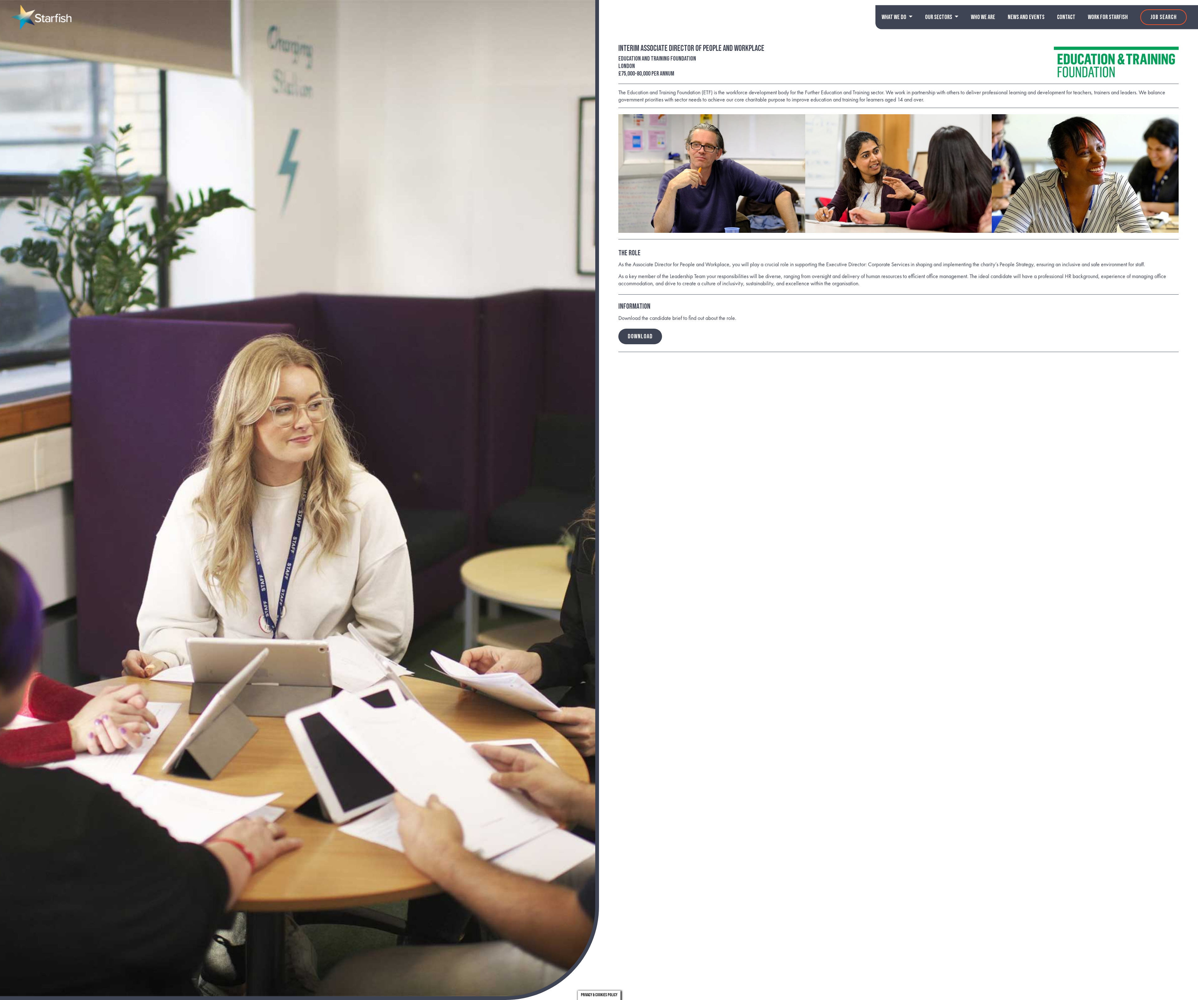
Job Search (1163, 17)
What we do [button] (894, 17)
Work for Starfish (1108, 17)
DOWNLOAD (640, 336)
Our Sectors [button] (939, 17)
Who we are (983, 17)
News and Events (1026, 17)
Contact (1066, 17)
